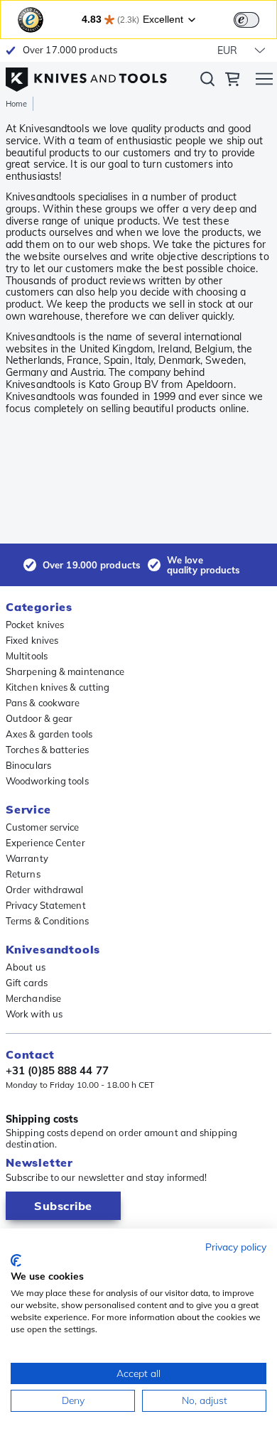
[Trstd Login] (255, 18)
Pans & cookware (43, 702)
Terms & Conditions (47, 921)
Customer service (43, 827)
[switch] (246, 20)
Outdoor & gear (39, 718)
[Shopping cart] (232, 81)
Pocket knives (35, 624)
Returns (23, 874)
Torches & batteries (47, 749)
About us (25, 967)
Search (207, 81)
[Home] (86, 76)
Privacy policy (235, 1247)
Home (16, 104)
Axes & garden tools (49, 734)
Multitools (27, 656)
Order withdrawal (45, 889)
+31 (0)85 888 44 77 (57, 1070)
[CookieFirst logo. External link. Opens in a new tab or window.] (16, 1260)
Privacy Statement (46, 905)
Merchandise (33, 998)
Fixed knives (32, 640)
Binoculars (28, 765)
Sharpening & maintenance (65, 671)
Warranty (27, 858)
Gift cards (27, 982)
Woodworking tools (47, 781)
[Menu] (264, 81)
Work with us (34, 1014)
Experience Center (45, 842)
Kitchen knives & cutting (57, 687)
